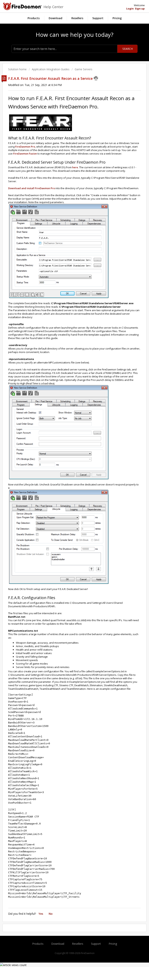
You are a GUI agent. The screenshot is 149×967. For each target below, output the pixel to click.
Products (34, 18)
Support (97, 18)
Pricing (117, 18)
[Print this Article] (96, 78)
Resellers (77, 18)
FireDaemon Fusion (25, 153)
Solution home (17, 69)
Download (55, 18)
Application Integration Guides (50, 69)
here (75, 167)
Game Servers (83, 69)
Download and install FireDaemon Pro (31, 188)
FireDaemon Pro (25, 146)
